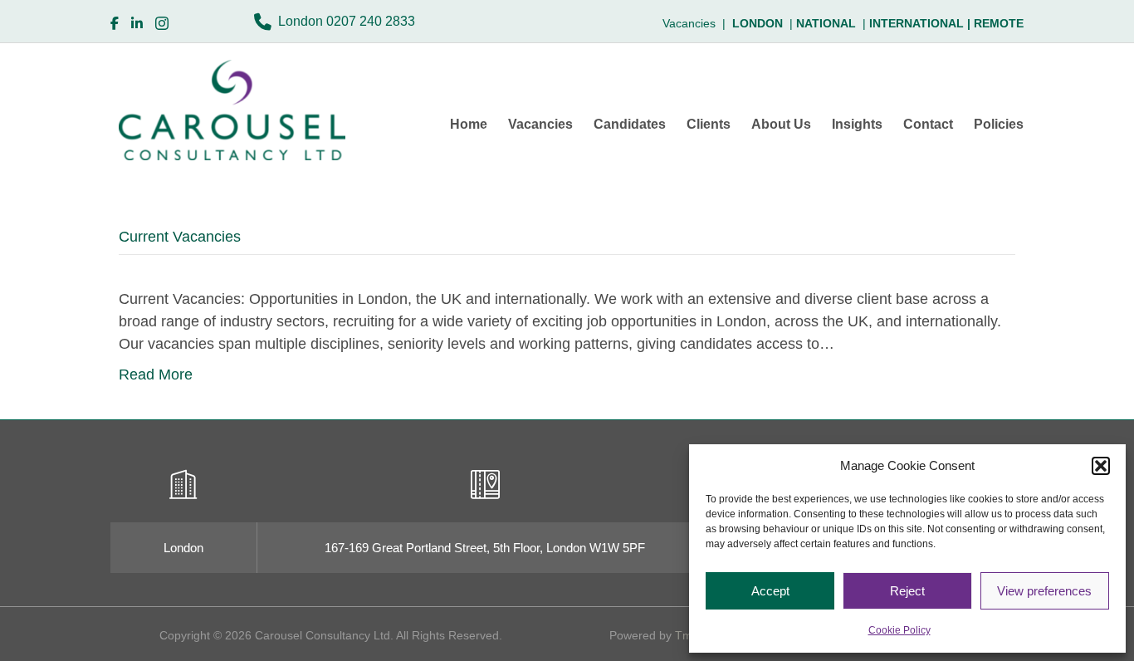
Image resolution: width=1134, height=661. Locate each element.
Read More (156, 374)
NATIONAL (826, 23)
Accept (770, 591)
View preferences (1044, 591)
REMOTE (999, 23)
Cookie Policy (899, 630)
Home (468, 124)
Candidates (630, 124)
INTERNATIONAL (921, 23)
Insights (857, 124)
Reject (907, 591)
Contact (928, 124)
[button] (1100, 466)
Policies (999, 124)
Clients (709, 124)
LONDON (757, 23)
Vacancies (540, 124)
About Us (781, 124)
